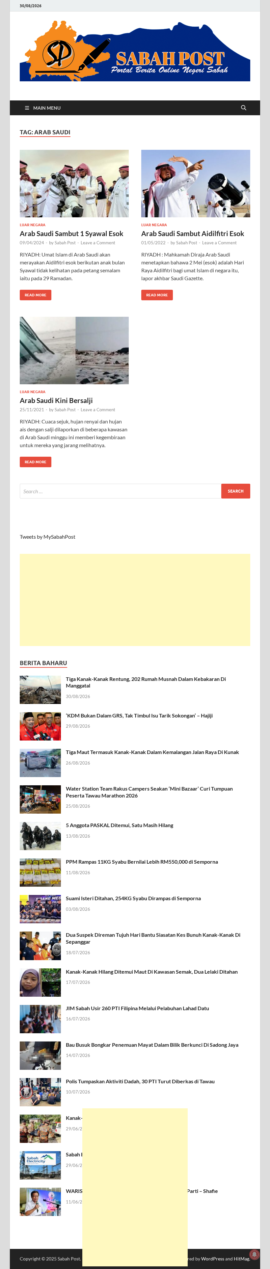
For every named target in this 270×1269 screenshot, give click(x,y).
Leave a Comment (98, 242)
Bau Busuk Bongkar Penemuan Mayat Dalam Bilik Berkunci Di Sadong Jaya (152, 1044)
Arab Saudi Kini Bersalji (56, 400)
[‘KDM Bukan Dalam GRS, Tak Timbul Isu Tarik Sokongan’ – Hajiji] (40, 716)
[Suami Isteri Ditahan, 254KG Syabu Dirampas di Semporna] (40, 899)
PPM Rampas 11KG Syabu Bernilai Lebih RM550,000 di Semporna (142, 861)
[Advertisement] (135, 600)
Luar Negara (32, 225)
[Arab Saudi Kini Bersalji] (74, 350)
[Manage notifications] (254, 1254)
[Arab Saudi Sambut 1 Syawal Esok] (74, 183)
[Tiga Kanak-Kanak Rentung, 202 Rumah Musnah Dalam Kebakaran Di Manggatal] (40, 679)
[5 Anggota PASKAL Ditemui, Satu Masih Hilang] (40, 826)
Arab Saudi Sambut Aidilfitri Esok (192, 233)
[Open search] (244, 108)
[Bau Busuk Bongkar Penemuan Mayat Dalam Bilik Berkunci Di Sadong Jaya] (40, 1045)
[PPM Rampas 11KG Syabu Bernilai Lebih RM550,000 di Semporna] (40, 862)
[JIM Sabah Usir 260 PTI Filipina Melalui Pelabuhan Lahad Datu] (40, 1009)
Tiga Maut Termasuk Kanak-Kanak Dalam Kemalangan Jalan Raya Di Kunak (152, 752)
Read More (33, 293)
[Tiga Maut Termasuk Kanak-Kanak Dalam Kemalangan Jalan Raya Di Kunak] (40, 752)
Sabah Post (65, 242)
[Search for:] (135, 491)
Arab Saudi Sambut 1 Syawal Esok (71, 233)
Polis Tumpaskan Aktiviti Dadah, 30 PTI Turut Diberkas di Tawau (140, 1081)
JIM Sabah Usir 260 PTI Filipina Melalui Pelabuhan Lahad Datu (137, 1008)
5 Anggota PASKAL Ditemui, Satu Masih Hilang (119, 825)
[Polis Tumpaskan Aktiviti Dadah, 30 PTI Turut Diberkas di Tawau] (40, 1082)
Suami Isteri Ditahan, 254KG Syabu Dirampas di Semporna (133, 898)
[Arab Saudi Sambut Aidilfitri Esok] (195, 183)
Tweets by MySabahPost (47, 536)
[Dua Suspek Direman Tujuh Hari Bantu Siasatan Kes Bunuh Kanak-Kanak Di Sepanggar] (40, 935)
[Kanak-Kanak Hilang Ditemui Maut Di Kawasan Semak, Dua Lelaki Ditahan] (40, 972)
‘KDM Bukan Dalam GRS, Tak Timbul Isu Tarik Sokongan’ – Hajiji (139, 715)
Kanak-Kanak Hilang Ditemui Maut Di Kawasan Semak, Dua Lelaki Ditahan (152, 971)
